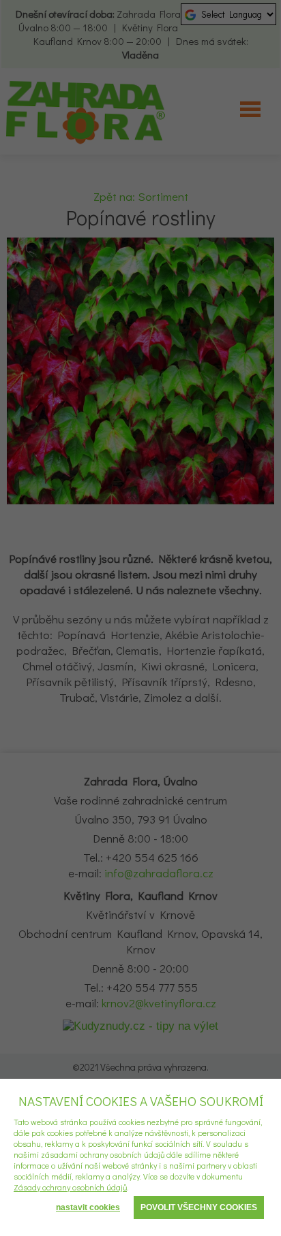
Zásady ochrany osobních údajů (70, 1187)
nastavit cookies (88, 1207)
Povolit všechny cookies (198, 1207)
